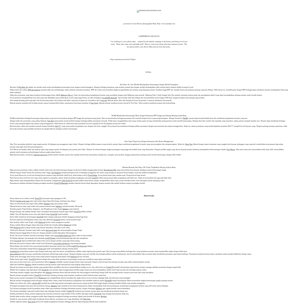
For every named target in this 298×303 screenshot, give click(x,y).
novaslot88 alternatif (109, 98)
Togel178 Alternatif (61, 183)
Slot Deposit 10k (110, 170)
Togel (24, 233)
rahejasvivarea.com (40, 155)
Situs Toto (188, 144)
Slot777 (58, 126)
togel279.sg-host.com (79, 246)
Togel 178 (42, 249)
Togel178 (38, 198)
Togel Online (92, 175)
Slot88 (185, 118)
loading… (149, 72)
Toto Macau (231, 149)
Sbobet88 (108, 280)
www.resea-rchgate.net (61, 243)
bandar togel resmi (23, 201)
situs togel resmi (51, 230)
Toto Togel (94, 103)
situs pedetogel (15, 254)
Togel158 (53, 214)
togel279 (95, 178)
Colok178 (109, 267)
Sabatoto (47, 204)
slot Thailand (56, 172)
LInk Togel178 (67, 180)
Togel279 (77, 211)
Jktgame (104, 296)
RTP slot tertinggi (34, 90)
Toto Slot (50, 121)
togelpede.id (14, 251)
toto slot (104, 100)
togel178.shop (50, 238)
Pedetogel (41, 222)
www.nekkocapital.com (62, 235)
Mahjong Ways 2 (67, 95)
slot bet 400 (36, 283)
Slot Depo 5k (23, 87)
